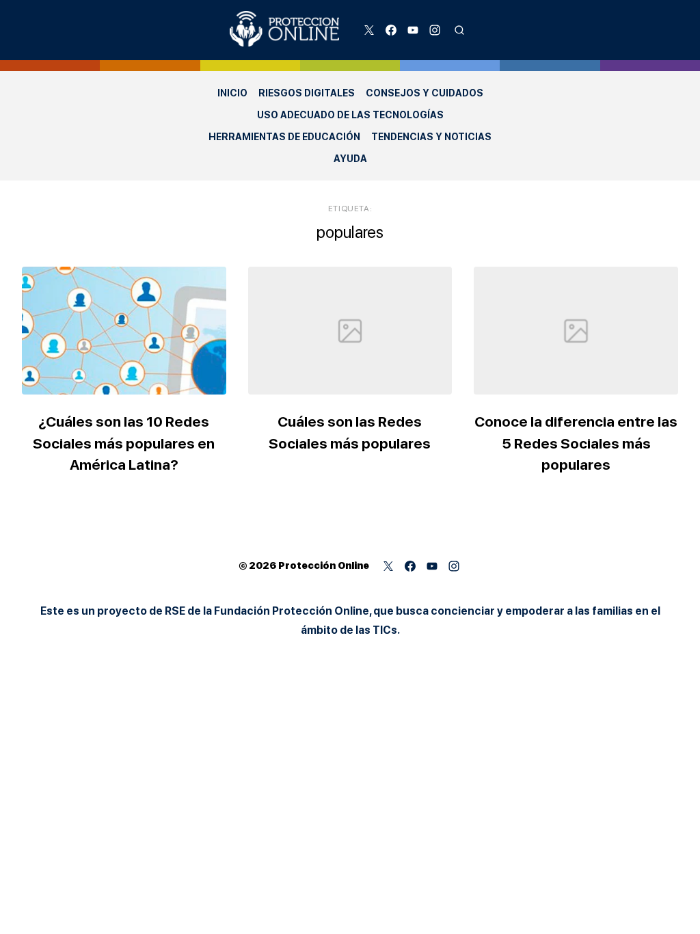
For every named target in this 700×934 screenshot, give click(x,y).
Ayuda (350, 158)
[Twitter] (369, 30)
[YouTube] (413, 30)
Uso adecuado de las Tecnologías (350, 114)
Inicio (232, 93)
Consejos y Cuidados (424, 93)
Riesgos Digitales (306, 93)
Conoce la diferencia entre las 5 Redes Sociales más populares (575, 443)
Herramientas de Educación (284, 136)
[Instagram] (435, 30)
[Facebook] (391, 30)
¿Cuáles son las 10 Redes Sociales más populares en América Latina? (124, 443)
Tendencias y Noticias (431, 136)
